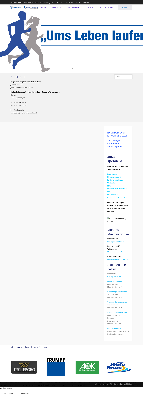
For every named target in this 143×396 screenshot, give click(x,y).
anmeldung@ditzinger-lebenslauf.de (24, 113)
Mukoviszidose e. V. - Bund (117, 259)
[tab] (70, 68)
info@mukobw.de (82, 2)
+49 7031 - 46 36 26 (65, 2)
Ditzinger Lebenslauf (115, 241)
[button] (24, 367)
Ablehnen (25, 393)
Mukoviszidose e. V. (115, 252)
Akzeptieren (8, 393)
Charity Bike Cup (114, 276)
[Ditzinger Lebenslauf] (24, 8)
